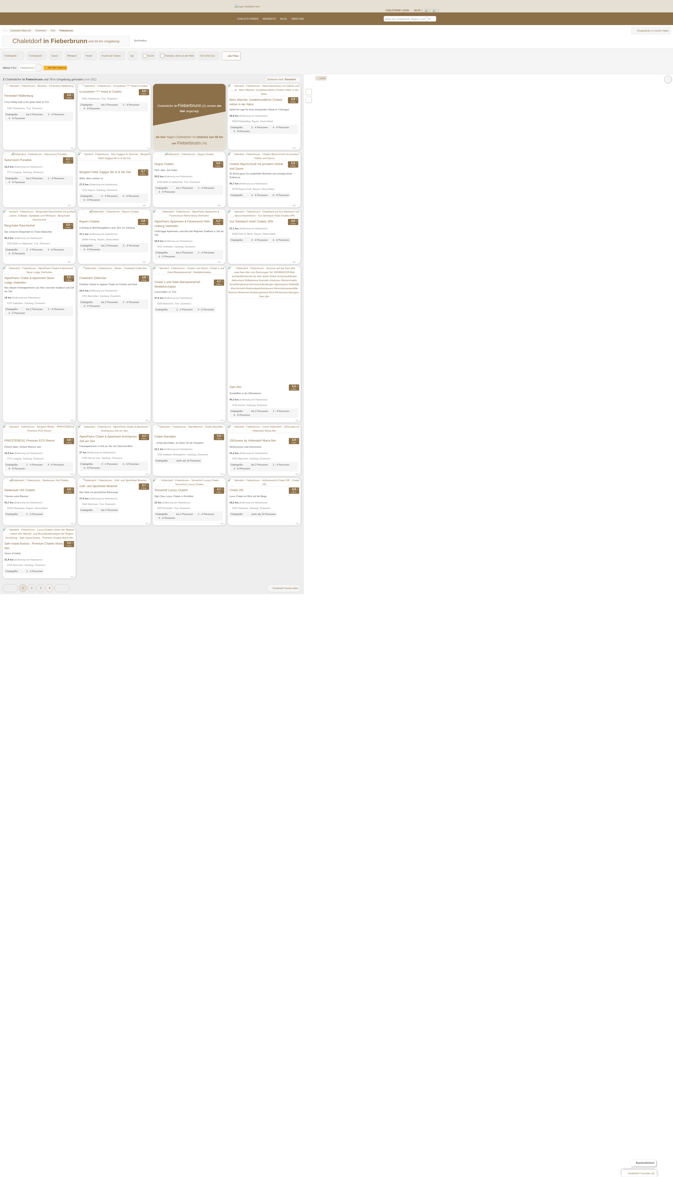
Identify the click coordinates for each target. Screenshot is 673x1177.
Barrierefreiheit (644, 1162)
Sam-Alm (235, 387)
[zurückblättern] (12, 88)
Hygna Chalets (164, 164)
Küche (151, 55)
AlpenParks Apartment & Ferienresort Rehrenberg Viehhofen (182, 224)
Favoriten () (641, 1173)
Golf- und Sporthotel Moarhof (98, 486)
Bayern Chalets (89, 221)
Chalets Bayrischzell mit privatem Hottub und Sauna (256, 166)
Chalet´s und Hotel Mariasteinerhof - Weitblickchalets (178, 284)
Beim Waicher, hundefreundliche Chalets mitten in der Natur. (255, 102)
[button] (10, 588)
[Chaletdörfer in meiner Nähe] (308, 99)
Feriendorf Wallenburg (18, 95)
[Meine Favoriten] (311, 18)
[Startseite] (4, 30)
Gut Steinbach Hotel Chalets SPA (251, 221)
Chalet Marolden (165, 436)
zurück (322, 78)
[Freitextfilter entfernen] (426, 18)
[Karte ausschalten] (668, 79)
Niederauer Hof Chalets (19, 490)
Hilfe (417, 10)
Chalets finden (247, 18)
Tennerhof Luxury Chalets (171, 490)
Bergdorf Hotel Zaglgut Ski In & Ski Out (105, 172)
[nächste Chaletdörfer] (62, 588)
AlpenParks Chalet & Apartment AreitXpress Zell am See (108, 439)
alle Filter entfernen (56, 68)
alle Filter (233, 56)
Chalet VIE (236, 490)
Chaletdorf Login (397, 10)
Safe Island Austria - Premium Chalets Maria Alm (33, 546)
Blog (283, 18)
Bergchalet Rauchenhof (19, 225)
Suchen (433, 19)
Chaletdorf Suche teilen (285, 588)
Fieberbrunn (27, 67)
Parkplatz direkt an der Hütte (179, 55)
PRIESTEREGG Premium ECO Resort (29, 440)
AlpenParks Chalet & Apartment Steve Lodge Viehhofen (29, 280)
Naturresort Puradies (18, 160)
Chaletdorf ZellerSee (92, 278)
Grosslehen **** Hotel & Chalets (100, 91)
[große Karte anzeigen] (308, 92)
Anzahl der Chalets (111, 55)
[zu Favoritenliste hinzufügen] (7, 88)
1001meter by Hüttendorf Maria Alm (252, 440)
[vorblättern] (67, 88)
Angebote (269, 18)
